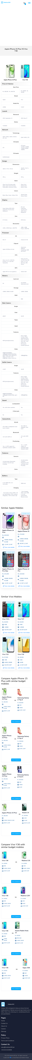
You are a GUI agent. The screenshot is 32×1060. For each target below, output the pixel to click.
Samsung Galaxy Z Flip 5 (23, 737)
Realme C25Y (25, 896)
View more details (9, 547)
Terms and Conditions (7, 1041)
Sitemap (3, 1031)
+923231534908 (6, 1050)
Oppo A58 (26, 968)
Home (3, 1021)
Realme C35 (26, 861)
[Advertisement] (16, 24)
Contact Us (4, 1023)
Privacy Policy (5, 1038)
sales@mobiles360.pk (7, 1047)
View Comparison (16, 721)
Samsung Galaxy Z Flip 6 (23, 699)
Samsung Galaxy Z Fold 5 (23, 776)
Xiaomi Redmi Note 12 (21, 932)
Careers (3, 1029)
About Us (4, 1026)
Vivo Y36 (25, 80)
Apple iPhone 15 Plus (10, 80)
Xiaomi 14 (25, 813)
